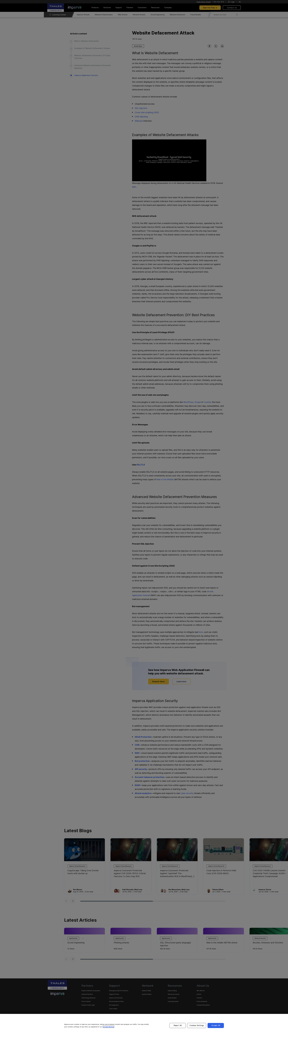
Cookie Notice (108, 1027)
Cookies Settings (196, 1025)
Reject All (178, 1025)
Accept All (215, 1025)
